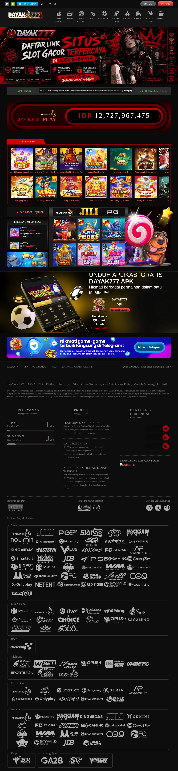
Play (49, 119)
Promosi (161, 18)
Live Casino (81, 20)
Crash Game (116, 20)
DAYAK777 (13, 366)
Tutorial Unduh (119, 309)
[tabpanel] (89, 55)
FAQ (54, 366)
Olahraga (104, 18)
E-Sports (139, 18)
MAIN (24, 158)
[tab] (65, 212)
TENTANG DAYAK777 (35, 366)
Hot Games (59, 20)
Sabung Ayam (150, 20)
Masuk (148, 4)
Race (93, 18)
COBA (66, 226)
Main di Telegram (29, 4)
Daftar (165, 4)
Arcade (127, 18)
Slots (70, 18)
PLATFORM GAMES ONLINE (77, 366)
